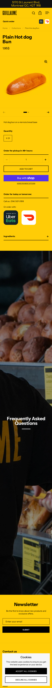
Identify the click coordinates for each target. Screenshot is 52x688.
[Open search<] (33, 12)
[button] (48, 112)
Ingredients (9, 236)
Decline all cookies (26, 680)
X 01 (8, 138)
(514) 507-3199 (17, 201)
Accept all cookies (26, 671)
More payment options (26, 183)
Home (5, 28)
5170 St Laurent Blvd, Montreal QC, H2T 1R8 (26, 4)
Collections (16, 28)
